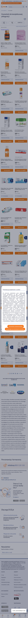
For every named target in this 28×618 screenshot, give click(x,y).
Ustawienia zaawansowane (15, 326)
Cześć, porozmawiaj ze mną (19, 610)
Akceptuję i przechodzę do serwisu (15, 329)
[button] (26, 609)
